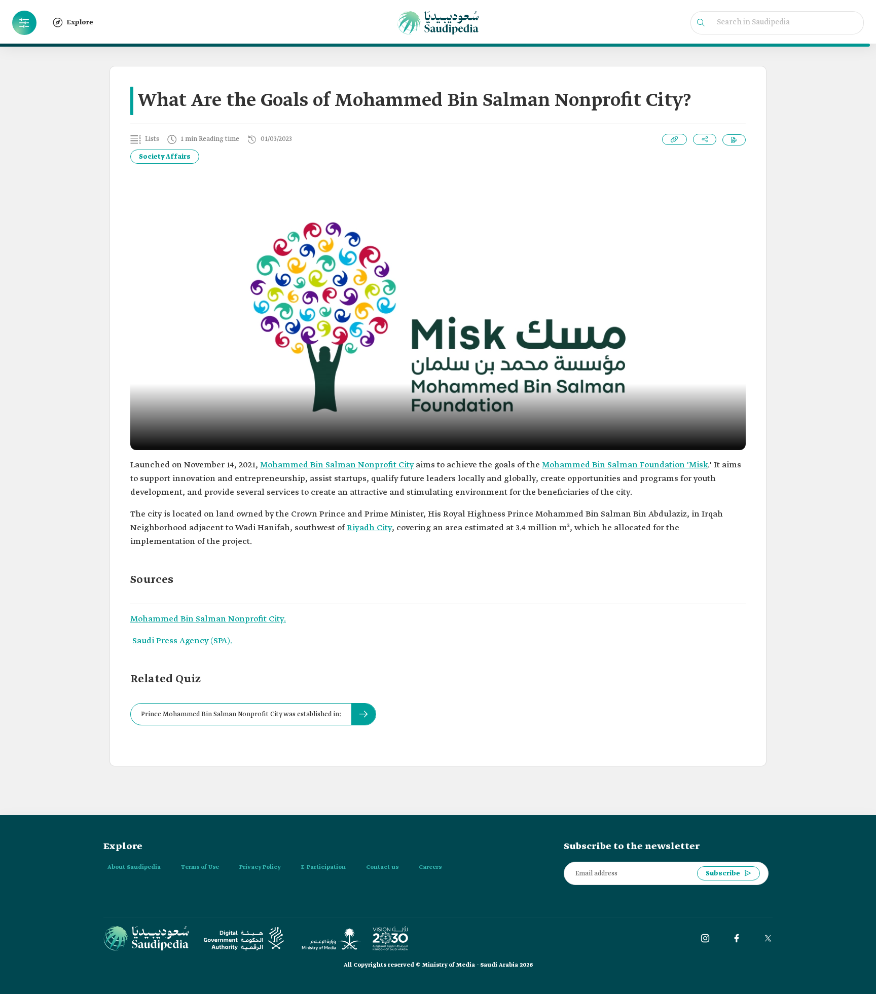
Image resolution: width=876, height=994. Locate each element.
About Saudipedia (134, 867)
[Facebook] (736, 938)
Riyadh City (369, 528)
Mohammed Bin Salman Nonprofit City (337, 465)
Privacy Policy (260, 867)
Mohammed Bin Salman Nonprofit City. (208, 619)
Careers (430, 867)
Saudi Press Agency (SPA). (182, 641)
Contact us (382, 867)
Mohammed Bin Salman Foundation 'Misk (625, 465)
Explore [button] (80, 22)
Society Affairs (165, 157)
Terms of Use (200, 867)
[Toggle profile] (24, 23)
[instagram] (705, 938)
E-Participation (323, 867)
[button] (24, 23)
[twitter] (768, 938)
